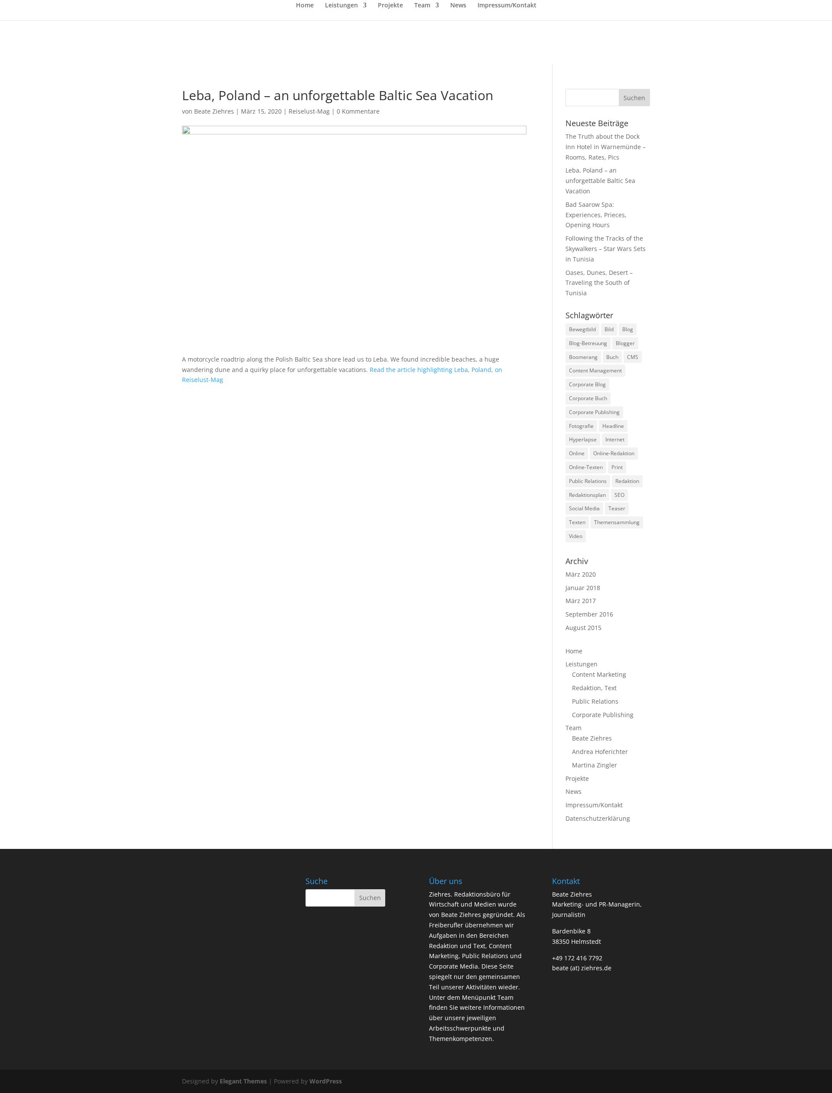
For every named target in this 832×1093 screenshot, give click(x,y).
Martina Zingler (594, 765)
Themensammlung (617, 522)
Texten (577, 522)
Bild (609, 329)
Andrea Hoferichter (600, 751)
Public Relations (588, 481)
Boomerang (583, 357)
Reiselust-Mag (309, 111)
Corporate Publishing (594, 412)
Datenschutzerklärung (598, 818)
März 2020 (581, 574)
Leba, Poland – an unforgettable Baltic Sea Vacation (600, 180)
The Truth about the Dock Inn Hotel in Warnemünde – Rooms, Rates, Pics (606, 146)
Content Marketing (599, 674)
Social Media (584, 508)
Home (305, 5)
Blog (627, 329)
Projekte (390, 5)
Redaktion (627, 481)
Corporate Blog (587, 384)
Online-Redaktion (613, 453)
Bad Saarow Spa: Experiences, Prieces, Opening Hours (596, 214)
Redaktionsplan (587, 495)
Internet (614, 439)
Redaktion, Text (594, 688)
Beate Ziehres (214, 111)
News (458, 5)
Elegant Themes (243, 1081)
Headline (613, 426)
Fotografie (581, 426)
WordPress (325, 1081)
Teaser (616, 508)
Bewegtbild (582, 329)
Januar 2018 (583, 588)
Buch (612, 357)
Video (575, 536)
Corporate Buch (588, 398)
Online (577, 453)
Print (617, 467)
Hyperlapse (583, 439)
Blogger (625, 343)
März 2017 (581, 601)
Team (422, 5)
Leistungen (341, 5)
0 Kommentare (358, 111)
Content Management (595, 370)
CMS (632, 357)
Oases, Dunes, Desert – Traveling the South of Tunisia (599, 282)
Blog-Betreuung (588, 343)
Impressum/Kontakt (507, 5)
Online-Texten (586, 467)
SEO (619, 495)
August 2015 (583, 627)
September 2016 (589, 614)
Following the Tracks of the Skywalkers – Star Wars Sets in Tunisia (606, 248)
